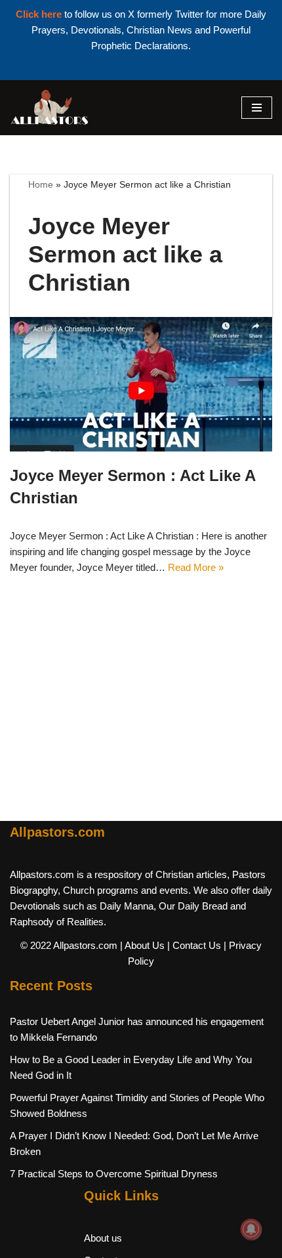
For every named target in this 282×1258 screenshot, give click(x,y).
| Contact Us (194, 945)
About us (103, 1238)
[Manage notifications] (251, 1229)
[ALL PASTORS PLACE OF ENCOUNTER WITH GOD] (49, 107)
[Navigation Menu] (256, 107)
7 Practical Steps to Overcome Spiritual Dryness (114, 1173)
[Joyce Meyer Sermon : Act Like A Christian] (141, 384)
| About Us (142, 945)
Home (40, 184)
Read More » (196, 567)
